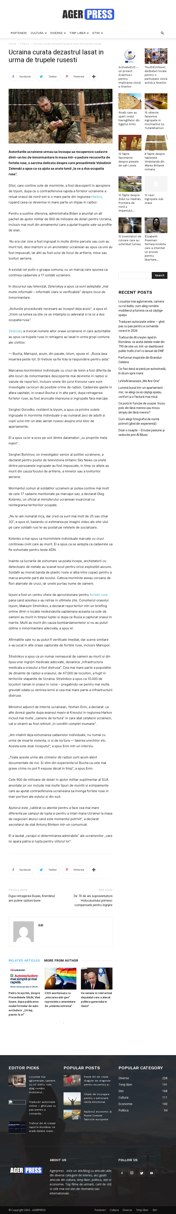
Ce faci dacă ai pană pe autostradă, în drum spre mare (142, 371)
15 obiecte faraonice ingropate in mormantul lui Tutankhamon (154, 120)
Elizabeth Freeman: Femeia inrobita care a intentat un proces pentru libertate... (155, 248)
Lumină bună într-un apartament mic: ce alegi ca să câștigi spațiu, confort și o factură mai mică (140, 392)
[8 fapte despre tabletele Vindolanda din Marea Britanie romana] (156, 143)
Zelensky (15, 331)
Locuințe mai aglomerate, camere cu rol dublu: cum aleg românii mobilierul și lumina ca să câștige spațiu (141, 308)
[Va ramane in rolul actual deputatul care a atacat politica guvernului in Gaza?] (96, 978)
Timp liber (77, 33)
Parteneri (19, 33)
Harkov (96, 197)
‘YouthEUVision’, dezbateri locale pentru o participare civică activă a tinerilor (156, 75)
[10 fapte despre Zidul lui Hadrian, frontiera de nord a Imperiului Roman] (129, 184)
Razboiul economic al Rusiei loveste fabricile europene (98, 1115)
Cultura (37, 33)
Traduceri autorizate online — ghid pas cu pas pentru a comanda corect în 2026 (141, 326)
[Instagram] (131, 1172)
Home (12, 44)
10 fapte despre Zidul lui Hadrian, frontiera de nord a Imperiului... (129, 203)
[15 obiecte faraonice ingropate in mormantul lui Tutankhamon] (156, 101)
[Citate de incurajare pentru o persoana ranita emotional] (72, 1098)
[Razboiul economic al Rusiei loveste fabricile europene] (72, 1114)
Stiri (96, 33)
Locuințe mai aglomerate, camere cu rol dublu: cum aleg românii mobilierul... (42, 1084)
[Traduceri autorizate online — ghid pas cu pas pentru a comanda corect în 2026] (17, 1106)
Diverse (56, 33)
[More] (93, 76)
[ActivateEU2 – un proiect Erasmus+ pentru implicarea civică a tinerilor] (129, 56)
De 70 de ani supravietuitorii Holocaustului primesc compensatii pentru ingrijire (93, 900)
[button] (162, 33)
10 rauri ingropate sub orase (154, 199)
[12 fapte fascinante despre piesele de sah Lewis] (129, 143)
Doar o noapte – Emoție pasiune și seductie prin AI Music (141, 432)
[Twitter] (141, 1173)
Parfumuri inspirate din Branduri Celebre (140, 360)
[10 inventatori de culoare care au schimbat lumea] (129, 225)
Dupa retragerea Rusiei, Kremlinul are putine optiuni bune (32, 898)
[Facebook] (121, 1173)
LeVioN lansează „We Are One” (139, 381)
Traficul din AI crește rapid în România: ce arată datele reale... (42, 1127)
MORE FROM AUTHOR (61, 960)
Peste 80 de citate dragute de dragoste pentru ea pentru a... (97, 1080)
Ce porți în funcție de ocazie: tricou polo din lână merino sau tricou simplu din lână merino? (141, 408)
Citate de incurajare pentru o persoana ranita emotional (96, 1098)
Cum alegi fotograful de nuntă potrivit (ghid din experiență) (138, 421)
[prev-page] (56, 1023)
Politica (24, 44)
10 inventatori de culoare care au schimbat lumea (129, 240)
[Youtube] (151, 1173)
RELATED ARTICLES (24, 960)
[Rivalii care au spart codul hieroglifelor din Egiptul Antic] (129, 101)
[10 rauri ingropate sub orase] (156, 184)
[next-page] (63, 1023)
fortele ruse (99, 595)
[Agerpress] (88, 14)
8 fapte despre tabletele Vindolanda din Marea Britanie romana (155, 161)
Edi (40, 925)
